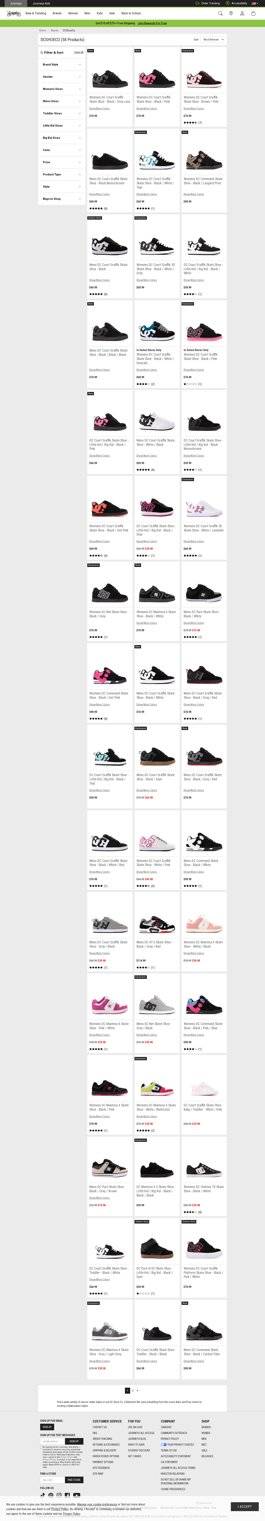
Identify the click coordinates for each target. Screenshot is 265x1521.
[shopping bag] (254, 13)
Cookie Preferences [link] (173, 1489)
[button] (254, 3)
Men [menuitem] (87, 13)
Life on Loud (135, 1427)
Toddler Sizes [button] (52, 113)
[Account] (243, 13)
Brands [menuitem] (57, 13)
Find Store (74, 1479)
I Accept (245, 1507)
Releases (207, 1456)
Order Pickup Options (106, 1456)
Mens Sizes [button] (51, 101)
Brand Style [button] (50, 64)
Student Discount (139, 1450)
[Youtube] (77, 1495)
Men (204, 1438)
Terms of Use (169, 1450)
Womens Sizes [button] (53, 89)
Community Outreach (174, 1433)
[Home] (13, 14)
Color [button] (46, 150)
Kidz (204, 1444)
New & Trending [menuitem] (35, 13)
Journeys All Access (141, 1433)
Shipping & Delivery (104, 1450)
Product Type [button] (52, 174)
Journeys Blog (137, 1438)
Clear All (78, 52)
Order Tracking (210, 3)
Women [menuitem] (73, 13)
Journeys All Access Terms (178, 1467)
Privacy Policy (170, 1438)
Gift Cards (134, 1456)
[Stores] (231, 13)
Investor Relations (173, 1473)
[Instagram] (59, 1495)
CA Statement (169, 1462)
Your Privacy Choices (180, 1444)
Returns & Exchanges (106, 1444)
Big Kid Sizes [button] (51, 137)
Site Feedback (101, 1467)
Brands (206, 1427)
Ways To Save (136, 1444)
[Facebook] (68, 1495)
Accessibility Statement (176, 1456)
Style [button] (46, 186)
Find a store (48, 1473)
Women (206, 1433)
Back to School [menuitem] (131, 13)
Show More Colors (99, 108)
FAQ (95, 1433)
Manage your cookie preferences (97, 1504)
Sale (204, 1450)
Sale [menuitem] (112, 13)
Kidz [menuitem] (100, 13)
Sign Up (47, 1427)
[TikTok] (43, 1495)
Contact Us (100, 1427)
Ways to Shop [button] (52, 198)
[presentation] (35, 14)
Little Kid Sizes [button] (53, 125)
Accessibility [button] (239, 3)
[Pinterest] (51, 1495)
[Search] (221, 13)
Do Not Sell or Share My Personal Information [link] (176, 1481)
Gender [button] (48, 76)
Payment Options (103, 1462)
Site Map (98, 1473)
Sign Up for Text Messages (57, 1435)
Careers (166, 1427)
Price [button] (46, 162)
